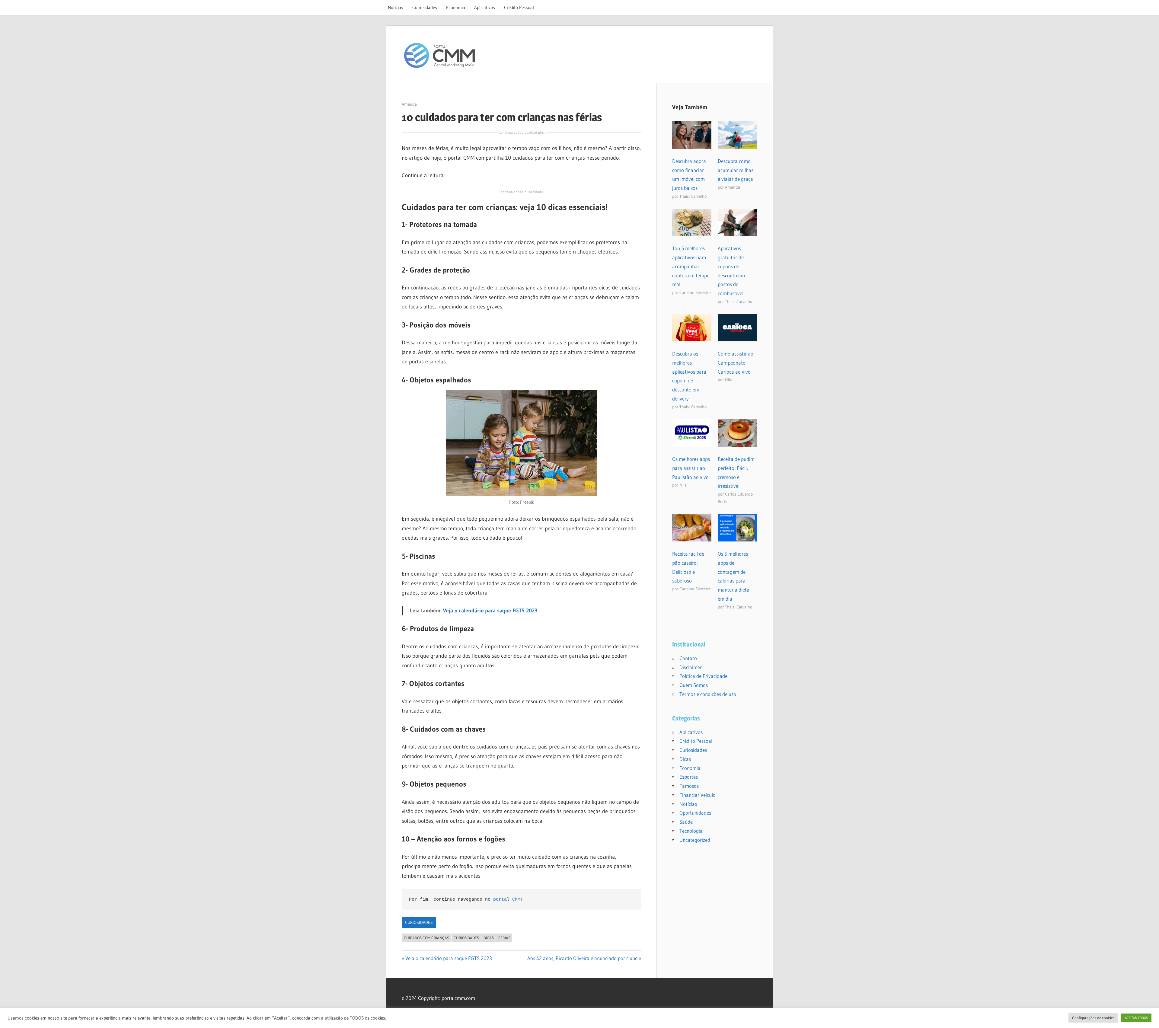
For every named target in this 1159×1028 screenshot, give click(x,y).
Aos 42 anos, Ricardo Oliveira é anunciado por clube (582, 958)
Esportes (688, 777)
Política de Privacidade (703, 676)
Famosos (689, 786)
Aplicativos (484, 7)
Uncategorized (694, 840)
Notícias (395, 7)
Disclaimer (690, 667)
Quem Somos (693, 685)
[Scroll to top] (1149, 1018)
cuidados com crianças (426, 937)
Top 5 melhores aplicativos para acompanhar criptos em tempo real (691, 266)
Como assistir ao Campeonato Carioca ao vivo (735, 362)
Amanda (409, 104)
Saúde (686, 822)
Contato (688, 658)
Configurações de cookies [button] (1093, 1017)
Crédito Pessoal (519, 7)
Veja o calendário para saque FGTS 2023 (448, 958)
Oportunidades (695, 812)
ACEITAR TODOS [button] (1136, 1018)
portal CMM (506, 899)
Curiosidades (424, 7)
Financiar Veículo (697, 795)
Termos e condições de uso (707, 694)
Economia (455, 7)
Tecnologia (691, 831)
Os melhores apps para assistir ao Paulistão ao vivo (691, 468)
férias (504, 937)
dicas (489, 937)
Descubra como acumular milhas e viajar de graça (735, 170)
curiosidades (466, 937)
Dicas (685, 759)
